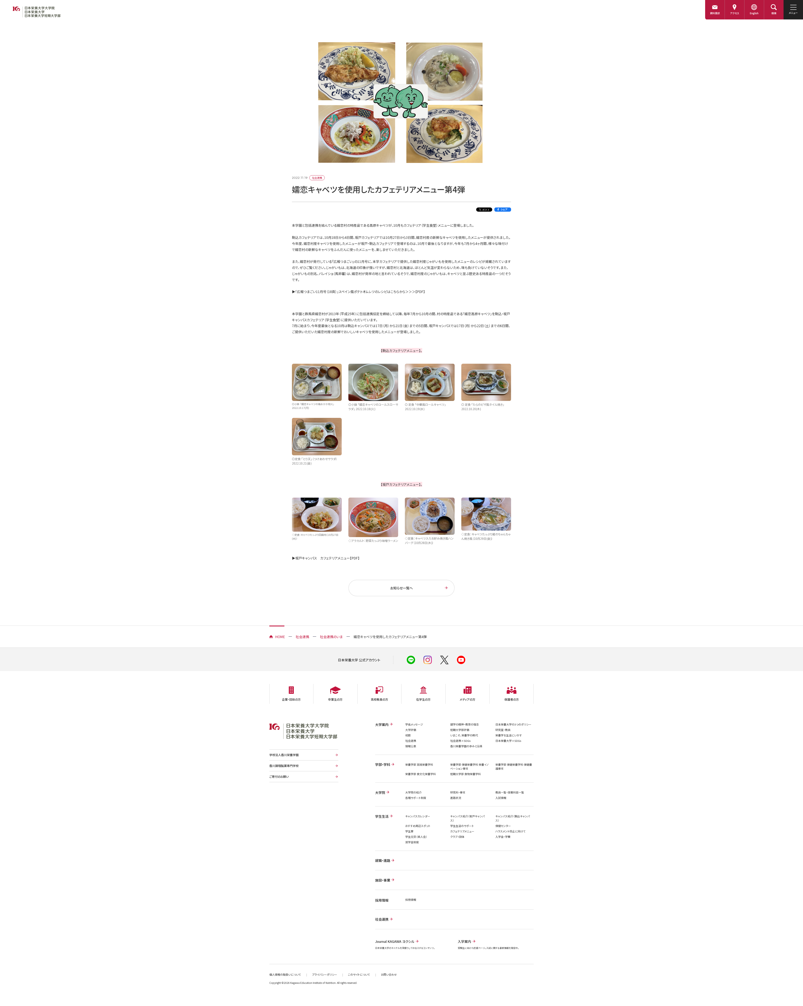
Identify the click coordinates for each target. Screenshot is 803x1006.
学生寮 (409, 831)
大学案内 (382, 724)
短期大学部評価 (459, 730)
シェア (504, 209)
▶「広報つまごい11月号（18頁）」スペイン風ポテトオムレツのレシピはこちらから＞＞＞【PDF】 (358, 291)
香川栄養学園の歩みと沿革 (466, 746)
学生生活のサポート (462, 826)
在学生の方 (423, 699)
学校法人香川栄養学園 (284, 755)
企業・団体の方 (291, 699)
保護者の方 (511, 699)
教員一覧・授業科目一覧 (509, 792)
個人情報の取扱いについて (285, 975)
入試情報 (500, 798)
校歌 (408, 735)
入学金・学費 (502, 837)
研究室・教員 (502, 730)
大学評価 (410, 730)
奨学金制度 (412, 842)
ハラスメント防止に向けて (510, 831)
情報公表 (410, 746)
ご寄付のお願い (279, 776)
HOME (280, 636)
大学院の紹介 (413, 792)
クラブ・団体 (457, 837)
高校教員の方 (379, 699)
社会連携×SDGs (460, 741)
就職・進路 (382, 860)
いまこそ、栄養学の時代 (464, 735)
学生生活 (382, 816)
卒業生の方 (335, 699)
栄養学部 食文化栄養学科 (420, 774)
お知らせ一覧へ (401, 587)
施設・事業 (382, 880)
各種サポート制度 (415, 798)
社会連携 (302, 636)
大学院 (380, 792)
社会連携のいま (331, 636)
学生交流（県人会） (416, 837)
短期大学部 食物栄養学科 (465, 774)
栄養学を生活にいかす (508, 735)
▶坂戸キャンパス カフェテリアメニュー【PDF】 (325, 558)
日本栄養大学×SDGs (508, 741)
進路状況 (455, 798)
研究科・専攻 (457, 792)
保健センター (503, 826)
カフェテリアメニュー (462, 831)
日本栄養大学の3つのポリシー (513, 724)
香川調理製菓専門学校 (284, 766)
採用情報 (410, 900)
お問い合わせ (389, 975)
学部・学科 (382, 764)
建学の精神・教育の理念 (464, 724)
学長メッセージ (414, 724)
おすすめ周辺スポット (417, 826)
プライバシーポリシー (324, 975)
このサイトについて (359, 975)
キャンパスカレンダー (417, 816)
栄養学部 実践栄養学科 (419, 765)
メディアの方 (467, 699)
